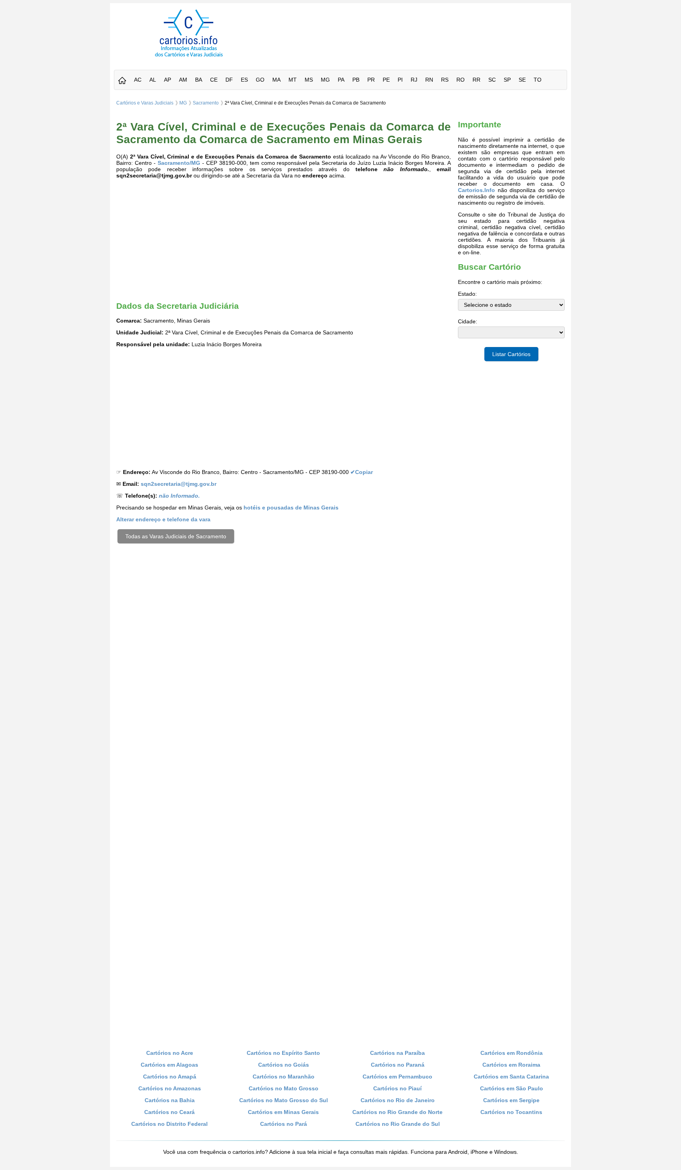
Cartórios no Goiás (283, 1065)
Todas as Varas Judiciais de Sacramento (175, 536)
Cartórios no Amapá (169, 1076)
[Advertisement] (416, 27)
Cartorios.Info (476, 190)
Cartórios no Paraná (397, 1065)
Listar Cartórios (511, 354)
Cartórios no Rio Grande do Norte (397, 1112)
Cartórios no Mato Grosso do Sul (283, 1100)
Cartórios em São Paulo (511, 1088)
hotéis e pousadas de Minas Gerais (291, 507)
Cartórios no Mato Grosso (283, 1088)
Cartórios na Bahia (170, 1100)
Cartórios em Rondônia (511, 1053)
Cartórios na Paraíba (397, 1053)
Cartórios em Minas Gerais (283, 1112)
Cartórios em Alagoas (169, 1065)
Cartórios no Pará (283, 1124)
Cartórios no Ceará (169, 1112)
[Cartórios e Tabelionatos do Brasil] (122, 81)
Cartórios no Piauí (397, 1088)
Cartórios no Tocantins (511, 1112)
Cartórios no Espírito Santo (283, 1053)
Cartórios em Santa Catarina (511, 1076)
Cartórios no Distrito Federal (169, 1124)
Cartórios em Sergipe (511, 1100)
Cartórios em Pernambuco (397, 1076)
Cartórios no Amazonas (169, 1088)
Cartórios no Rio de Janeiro (398, 1100)
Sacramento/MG (179, 163)
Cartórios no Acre (169, 1053)
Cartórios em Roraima (511, 1065)
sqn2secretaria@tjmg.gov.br (178, 484)
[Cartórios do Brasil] (188, 56)
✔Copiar (361, 472)
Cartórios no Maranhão (283, 1076)
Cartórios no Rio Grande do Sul (397, 1124)
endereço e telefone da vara (163, 519)
